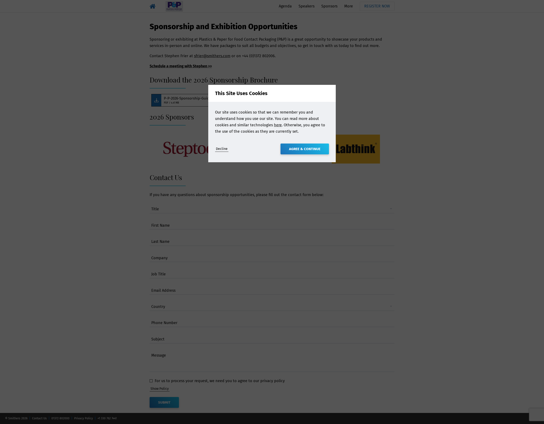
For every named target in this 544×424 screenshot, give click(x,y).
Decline (222, 149)
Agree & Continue (304, 149)
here (278, 125)
